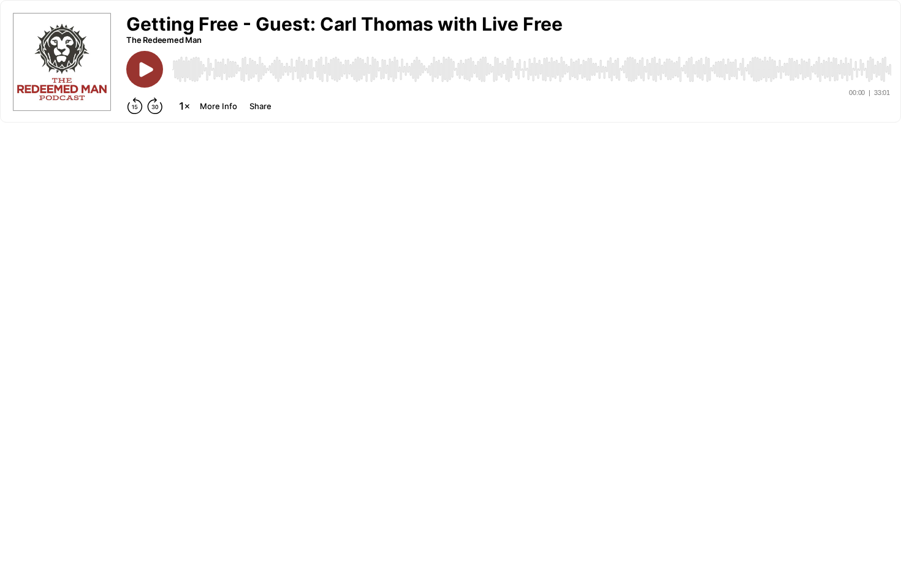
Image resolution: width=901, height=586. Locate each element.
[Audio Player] (531, 69)
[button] (344, 24)
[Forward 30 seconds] (155, 106)
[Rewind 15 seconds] (134, 106)
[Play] (144, 69)
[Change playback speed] (184, 106)
